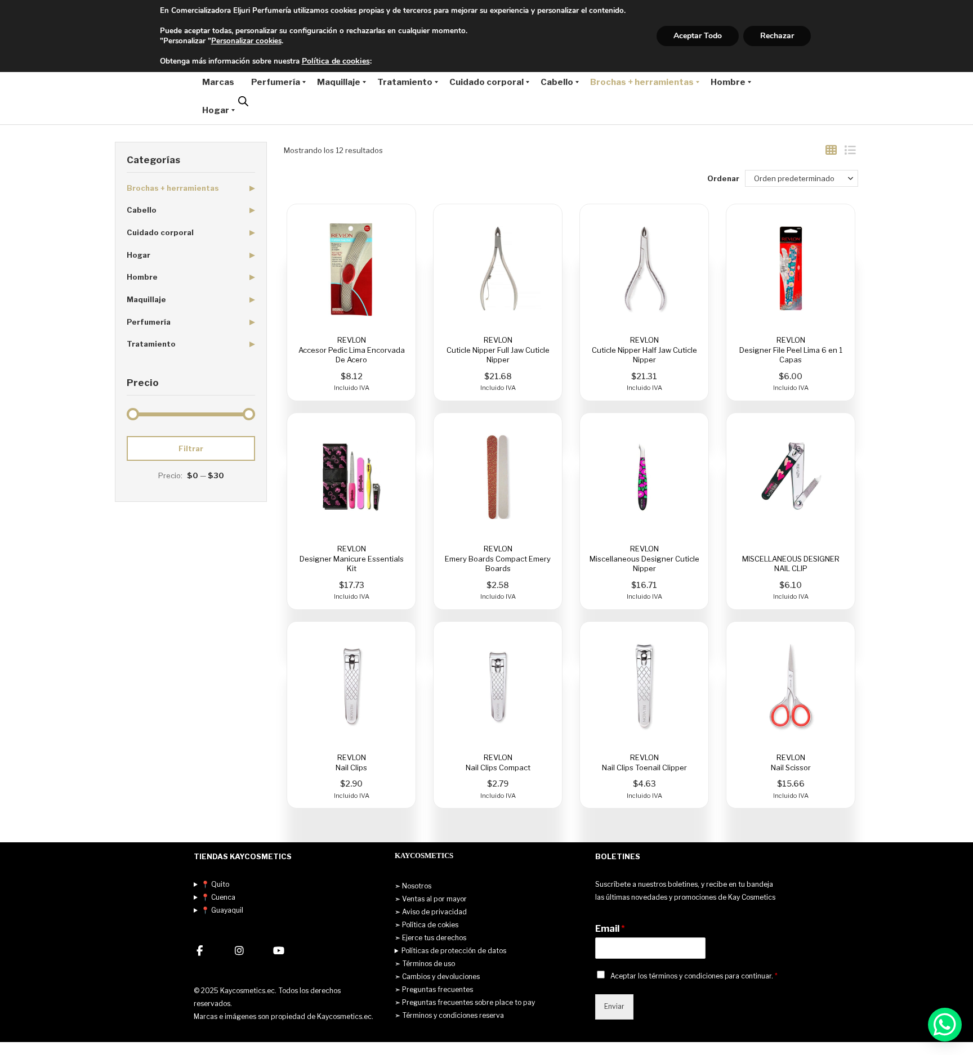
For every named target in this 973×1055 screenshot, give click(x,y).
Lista (849, 150)
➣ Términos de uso (425, 963)
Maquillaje (146, 299)
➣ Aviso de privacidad (431, 912)
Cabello (142, 209)
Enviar (614, 1006)
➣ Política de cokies (426, 925)
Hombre (142, 276)
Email (610, 928)
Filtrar (190, 448)
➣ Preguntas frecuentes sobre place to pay (465, 1002)
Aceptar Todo (697, 35)
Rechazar (777, 35)
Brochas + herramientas (173, 187)
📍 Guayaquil (222, 910)
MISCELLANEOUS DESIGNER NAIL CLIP (791, 563)
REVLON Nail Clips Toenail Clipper (644, 762)
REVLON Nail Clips (351, 762)
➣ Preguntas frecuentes (434, 989)
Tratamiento (151, 343)
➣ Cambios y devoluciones (437, 976)
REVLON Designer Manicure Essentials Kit (352, 558)
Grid (831, 150)
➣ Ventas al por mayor (431, 899)
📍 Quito (215, 884)
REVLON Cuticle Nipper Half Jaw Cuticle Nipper (644, 349)
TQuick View (351, 268)
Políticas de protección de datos (453, 950)
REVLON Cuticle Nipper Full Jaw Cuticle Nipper (498, 349)
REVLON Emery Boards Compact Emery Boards (498, 558)
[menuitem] (218, 82)
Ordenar (723, 178)
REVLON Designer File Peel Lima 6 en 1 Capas (790, 349)
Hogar (138, 254)
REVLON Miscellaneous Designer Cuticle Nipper (644, 558)
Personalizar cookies (246, 41)
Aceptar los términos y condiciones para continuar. (694, 976)
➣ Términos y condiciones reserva (449, 1015)
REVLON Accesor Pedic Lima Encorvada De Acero (351, 349)
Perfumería (149, 321)
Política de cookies (336, 61)
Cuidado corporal (160, 232)
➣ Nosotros (413, 886)
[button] (945, 1024)
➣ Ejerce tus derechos (430, 937)
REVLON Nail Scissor (791, 762)
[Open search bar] (243, 101)
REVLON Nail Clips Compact (498, 762)
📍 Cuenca (218, 897)
